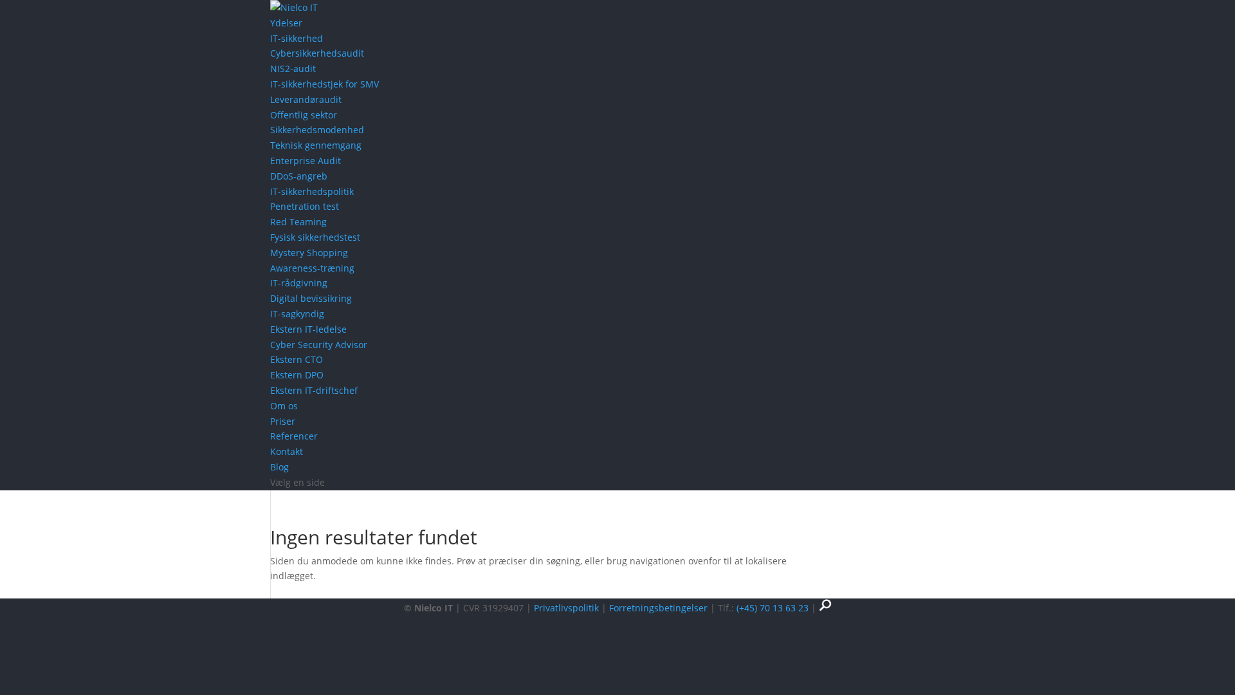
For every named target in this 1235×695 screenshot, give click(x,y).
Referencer (294, 436)
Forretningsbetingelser (658, 608)
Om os (284, 406)
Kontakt (286, 451)
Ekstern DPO (297, 375)
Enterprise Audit (305, 160)
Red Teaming (298, 222)
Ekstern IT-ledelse (308, 329)
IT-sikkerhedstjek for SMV (324, 84)
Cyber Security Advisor (318, 344)
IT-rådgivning (298, 283)
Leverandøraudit (306, 99)
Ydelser (286, 23)
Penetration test (304, 206)
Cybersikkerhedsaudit (317, 53)
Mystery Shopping (309, 252)
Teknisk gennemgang (315, 145)
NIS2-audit (293, 68)
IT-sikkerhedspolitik (312, 191)
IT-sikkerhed (296, 38)
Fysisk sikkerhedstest (315, 237)
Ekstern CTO (296, 359)
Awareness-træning (312, 268)
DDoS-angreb (298, 176)
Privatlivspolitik (566, 608)
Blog (279, 467)
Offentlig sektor (303, 115)
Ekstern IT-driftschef (314, 390)
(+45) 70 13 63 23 (772, 608)
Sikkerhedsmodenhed (317, 130)
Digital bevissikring (311, 298)
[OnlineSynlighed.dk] (825, 608)
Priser (282, 421)
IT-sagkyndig (297, 314)
